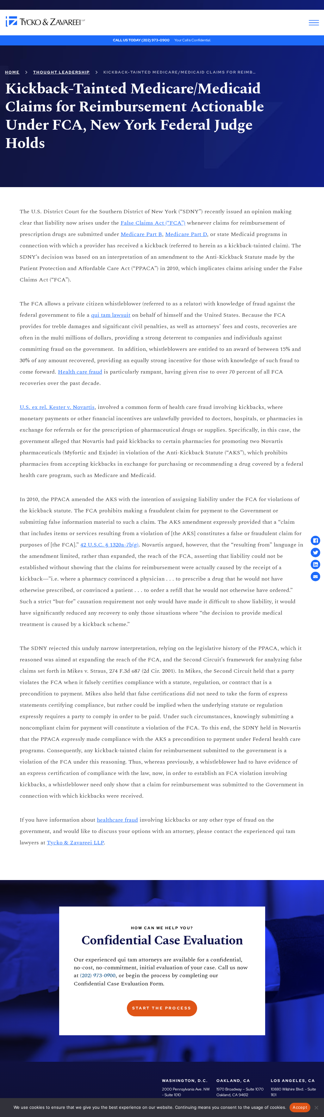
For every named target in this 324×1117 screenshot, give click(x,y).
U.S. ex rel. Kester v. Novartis (57, 407)
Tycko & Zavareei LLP (75, 842)
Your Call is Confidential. (192, 40)
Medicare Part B (141, 234)
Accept (300, 1107)
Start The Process (162, 1008)
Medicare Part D (186, 234)
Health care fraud (80, 372)
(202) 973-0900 (97, 975)
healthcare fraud (117, 820)
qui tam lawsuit (110, 315)
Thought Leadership (61, 72)
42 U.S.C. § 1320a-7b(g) (109, 545)
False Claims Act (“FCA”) (153, 223)
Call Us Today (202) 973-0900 (141, 40)
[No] (316, 1107)
